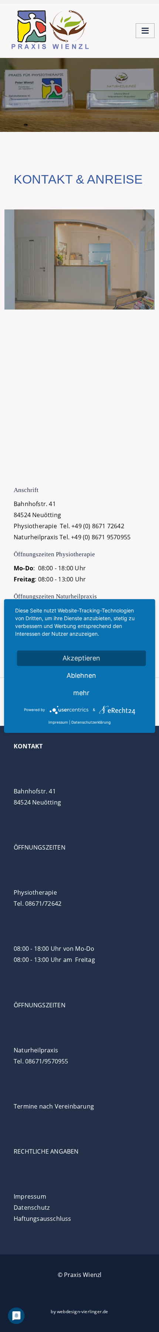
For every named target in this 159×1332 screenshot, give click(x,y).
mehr (81, 693)
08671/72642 (43, 903)
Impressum (30, 1196)
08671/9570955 (46, 1061)
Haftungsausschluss (42, 1219)
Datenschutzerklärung (91, 722)
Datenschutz (32, 1207)
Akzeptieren (81, 658)
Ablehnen (81, 675)
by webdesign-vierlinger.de (79, 1311)
